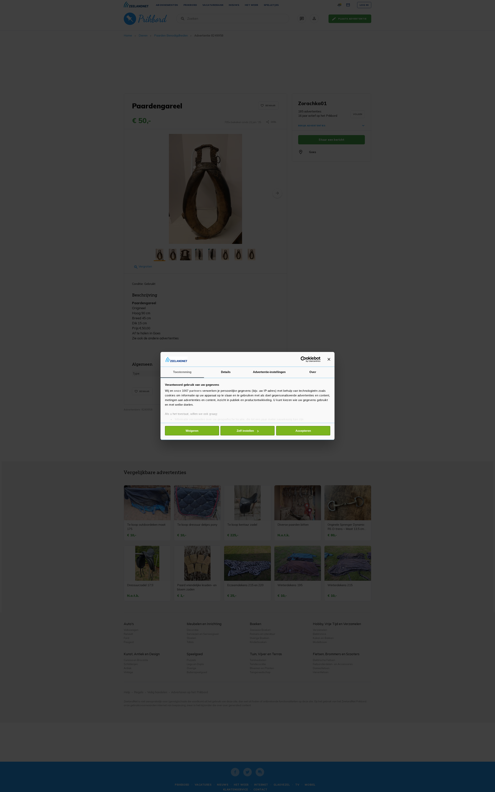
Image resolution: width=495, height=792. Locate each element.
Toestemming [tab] (182, 372)
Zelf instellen (245, 430)
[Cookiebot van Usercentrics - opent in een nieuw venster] (303, 359)
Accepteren (303, 430)
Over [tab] (312, 372)
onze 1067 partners (187, 391)
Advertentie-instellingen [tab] (269, 372)
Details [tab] (225, 372)
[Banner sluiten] (329, 359)
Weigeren (192, 430)
